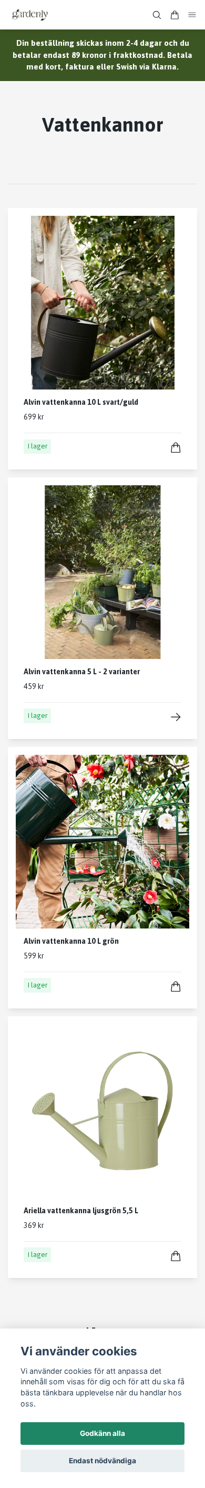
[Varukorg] (174, 15)
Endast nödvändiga (102, 1460)
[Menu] (192, 15)
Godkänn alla (102, 1433)
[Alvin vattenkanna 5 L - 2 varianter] (176, 717)
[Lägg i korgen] (176, 448)
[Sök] (157, 15)
